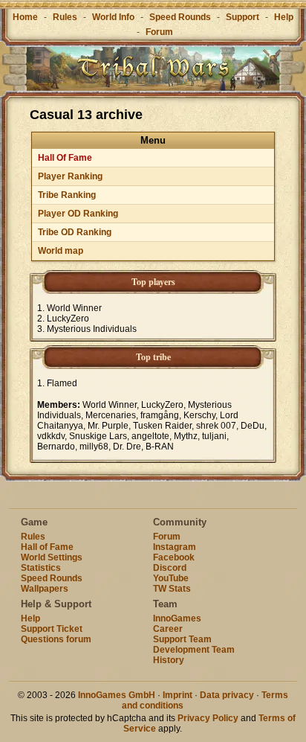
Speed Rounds (180, 17)
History (168, 660)
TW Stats (172, 588)
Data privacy (227, 695)
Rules (65, 17)
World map (60, 251)
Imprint (177, 695)
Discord (169, 568)
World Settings (51, 557)
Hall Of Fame (65, 158)
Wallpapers (44, 588)
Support (242, 17)
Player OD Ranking (78, 213)
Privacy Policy (208, 718)
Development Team (194, 650)
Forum (159, 32)
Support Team (182, 639)
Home (25, 17)
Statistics (41, 568)
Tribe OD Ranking (74, 232)
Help (283, 17)
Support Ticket (51, 629)
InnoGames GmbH (116, 695)
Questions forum (56, 639)
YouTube (171, 578)
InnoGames (177, 618)
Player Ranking (70, 176)
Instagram (174, 547)
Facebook (174, 557)
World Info (113, 17)
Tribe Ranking (67, 195)
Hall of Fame (47, 547)
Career (168, 629)
